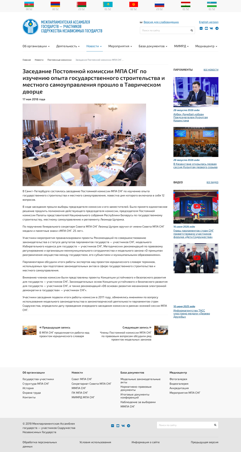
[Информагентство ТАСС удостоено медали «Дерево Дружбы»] (195, 257)
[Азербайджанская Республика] (29, 4)
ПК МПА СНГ (80, 392)
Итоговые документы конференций (134, 396)
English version (208, 22)
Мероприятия (118, 46)
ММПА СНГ (79, 388)
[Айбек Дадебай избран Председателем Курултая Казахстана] (195, 91)
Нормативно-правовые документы (136, 388)
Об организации (35, 46)
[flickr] (201, 28)
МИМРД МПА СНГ (83, 397)
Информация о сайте (146, 442)
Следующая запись (136, 327)
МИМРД (180, 46)
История (28, 388)
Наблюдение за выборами (138, 402)
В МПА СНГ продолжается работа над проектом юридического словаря (64, 334)
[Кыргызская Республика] (133, 4)
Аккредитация (179, 388)
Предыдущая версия (204, 442)
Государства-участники (38, 379)
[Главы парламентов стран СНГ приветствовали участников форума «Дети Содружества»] (195, 206)
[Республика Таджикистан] (186, 4)
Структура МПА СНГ (36, 383)
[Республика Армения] (55, 4)
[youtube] (206, 28)
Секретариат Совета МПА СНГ (91, 383)
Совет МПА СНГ (82, 379)
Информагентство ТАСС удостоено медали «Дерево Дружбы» (191, 313)
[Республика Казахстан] (108, 4)
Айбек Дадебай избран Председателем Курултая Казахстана (190, 117)
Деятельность (66, 46)
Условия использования (95, 442)
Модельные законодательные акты (140, 380)
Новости (92, 46)
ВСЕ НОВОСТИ (211, 69)
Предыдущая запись (55, 327)
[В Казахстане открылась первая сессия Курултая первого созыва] (195, 141)
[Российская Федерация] (159, 4)
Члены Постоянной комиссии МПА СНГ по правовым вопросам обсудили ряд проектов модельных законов (125, 336)
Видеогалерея (179, 383)
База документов (152, 46)
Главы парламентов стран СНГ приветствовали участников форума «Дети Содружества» (193, 233)
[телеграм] (216, 28)
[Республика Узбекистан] (212, 4)
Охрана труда (32, 392)
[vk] (211, 28)
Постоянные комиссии (59, 59)
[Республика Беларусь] (81, 4)
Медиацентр (205, 46)
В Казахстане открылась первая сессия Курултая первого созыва (195, 165)
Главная (27, 59)
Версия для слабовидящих (161, 22)
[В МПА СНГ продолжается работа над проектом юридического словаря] (31, 330)
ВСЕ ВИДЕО (212, 182)
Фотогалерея (178, 379)
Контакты (29, 397)
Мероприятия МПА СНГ (185, 392)
